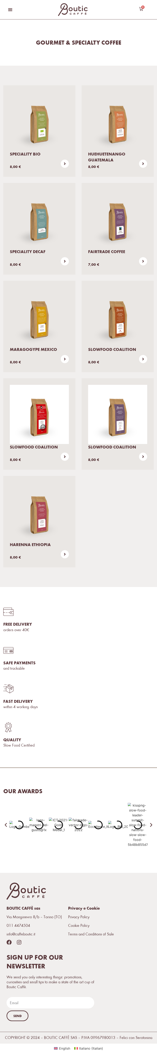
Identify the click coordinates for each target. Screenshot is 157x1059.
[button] (10, 9)
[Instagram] (19, 942)
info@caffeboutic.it (21, 934)
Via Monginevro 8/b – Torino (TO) (34, 916)
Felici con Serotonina (136, 1037)
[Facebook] (9, 942)
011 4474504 (18, 925)
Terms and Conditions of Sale (91, 934)
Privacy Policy (79, 916)
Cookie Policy (79, 925)
